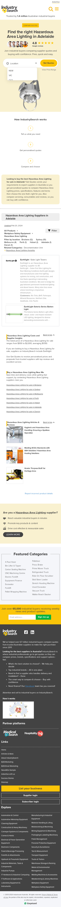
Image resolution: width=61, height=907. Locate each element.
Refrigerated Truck (40, 572)
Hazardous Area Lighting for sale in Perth (22, 398)
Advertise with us (8, 774)
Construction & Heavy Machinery (14, 827)
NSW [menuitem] (11, 71)
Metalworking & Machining (42, 827)
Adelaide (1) (46, 242)
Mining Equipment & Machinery (43, 831)
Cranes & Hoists (7, 835)
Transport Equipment (39, 855)
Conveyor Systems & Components (14, 831)
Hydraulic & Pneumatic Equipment (14, 859)
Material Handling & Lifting (41, 823)
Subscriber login (30, 801)
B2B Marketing (7, 762)
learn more (13, 534)
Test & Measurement (39, 851)
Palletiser (36, 561)
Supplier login (30, 795)
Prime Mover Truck (40, 568)
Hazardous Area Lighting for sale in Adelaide (24, 407)
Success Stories (7, 778)
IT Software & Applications (11, 879)
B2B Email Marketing (9, 766)
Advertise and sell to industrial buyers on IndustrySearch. (28, 692)
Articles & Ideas (7, 754)
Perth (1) (23, 242)
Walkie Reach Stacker (41, 594)
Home (3, 750)
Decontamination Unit (33, 248)
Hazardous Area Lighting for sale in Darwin (23, 412)
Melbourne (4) (10, 242)
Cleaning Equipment (9, 823)
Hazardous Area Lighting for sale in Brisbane (23, 385)
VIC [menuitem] (10, 75)
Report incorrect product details (39, 493)
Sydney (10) (41, 239)
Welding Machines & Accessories (44, 875)
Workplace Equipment (40, 883)
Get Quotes (48, 63)
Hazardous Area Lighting (15, 236)
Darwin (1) (8, 245)
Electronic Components (10, 847)
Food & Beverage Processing (12, 851)
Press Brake (37, 565)
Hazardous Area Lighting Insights (20, 250)
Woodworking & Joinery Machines (44, 879)
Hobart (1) (34, 242)
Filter (54, 230)
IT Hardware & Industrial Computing (15, 875)
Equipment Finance (13, 580)
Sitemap (4, 782)
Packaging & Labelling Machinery (44, 835)
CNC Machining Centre (15, 573)
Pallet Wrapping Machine (16, 592)
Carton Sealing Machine (15, 569)
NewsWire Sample (8, 770)
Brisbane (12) (27, 239)
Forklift (8, 588)
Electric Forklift (11, 577)
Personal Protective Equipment (43, 843)
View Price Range (49, 70)
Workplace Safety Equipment (17, 233)
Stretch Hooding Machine (43, 583)
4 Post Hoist (10, 562)
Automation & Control (9, 815)
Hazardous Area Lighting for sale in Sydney (23, 389)
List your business (30, 788)
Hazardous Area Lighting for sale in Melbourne (24, 394)
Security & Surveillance (40, 847)
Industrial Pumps (7, 871)
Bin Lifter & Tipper (13, 566)
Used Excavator (39, 587)
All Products (9, 231)
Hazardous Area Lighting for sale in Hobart (23, 403)
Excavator (9, 584)
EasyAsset (29, 686)
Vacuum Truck (38, 591)
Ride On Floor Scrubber (42, 576)
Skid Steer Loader (40, 579)
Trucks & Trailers (37, 859)
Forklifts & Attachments (10, 855)
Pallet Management (39, 839)
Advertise (56, 2)
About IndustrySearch (9, 758)
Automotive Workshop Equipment (14, 819)
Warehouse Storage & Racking (43, 863)
